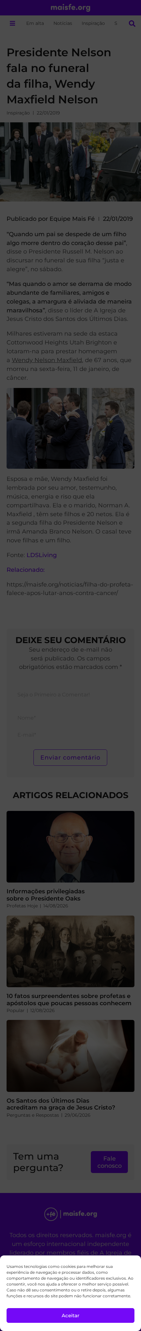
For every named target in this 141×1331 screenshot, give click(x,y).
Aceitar (70, 1315)
